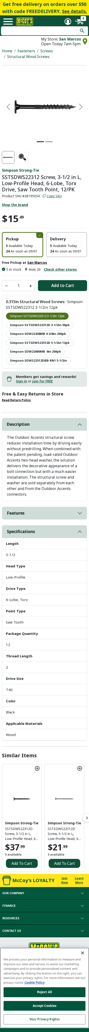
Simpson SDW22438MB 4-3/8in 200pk (38, 334)
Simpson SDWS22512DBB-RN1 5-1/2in (38, 360)
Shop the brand (15, 204)
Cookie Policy (34, 982)
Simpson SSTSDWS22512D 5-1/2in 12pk (40, 343)
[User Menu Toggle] (68, 21)
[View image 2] (22, 157)
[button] (22, 244)
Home (7, 51)
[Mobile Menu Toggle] (8, 21)
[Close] (82, 953)
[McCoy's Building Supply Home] (24, 21)
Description (18, 424)
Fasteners (26, 51)
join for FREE (42, 381)
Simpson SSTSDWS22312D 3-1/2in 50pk (40, 325)
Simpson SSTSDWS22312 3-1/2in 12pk (37, 316)
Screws (46, 51)
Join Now (64, 880)
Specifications (21, 531)
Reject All (44, 992)
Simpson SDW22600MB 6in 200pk (35, 351)
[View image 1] (8, 157)
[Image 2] (48, 141)
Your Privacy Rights (44, 1019)
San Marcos (70, 39)
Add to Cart (62, 285)
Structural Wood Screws (28, 56)
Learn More (79, 880)
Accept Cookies (44, 1006)
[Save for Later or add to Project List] (37, 768)
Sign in (21, 381)
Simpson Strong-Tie (20, 170)
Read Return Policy (16, 400)
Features (15, 513)
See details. (74, 11)
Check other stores (60, 269)
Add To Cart (21, 863)
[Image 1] (40, 141)
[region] (44, 988)
